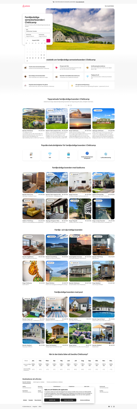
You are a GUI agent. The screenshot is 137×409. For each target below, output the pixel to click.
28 (38, 58)
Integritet (35, 406)
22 (41, 55)
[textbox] (31, 36)
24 (27, 58)
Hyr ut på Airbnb (109, 6)
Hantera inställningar (85, 400)
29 (41, 58)
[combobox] (37, 31)
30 (44, 58)
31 (27, 61)
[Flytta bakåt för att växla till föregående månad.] (27, 40)
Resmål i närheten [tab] (27, 382)
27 (35, 58)
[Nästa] (71, 105)
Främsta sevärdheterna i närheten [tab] (55, 382)
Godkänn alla (52, 400)
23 (44, 55)
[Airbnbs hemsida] (26, 6)
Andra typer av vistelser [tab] (38, 382)
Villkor (39, 406)
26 (32, 58)
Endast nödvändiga (68, 400)
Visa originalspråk (80, 2)
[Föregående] (66, 105)
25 (30, 58)
